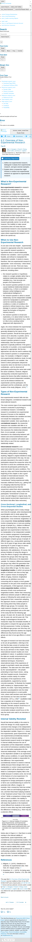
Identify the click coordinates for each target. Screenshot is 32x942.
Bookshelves (19, 136)
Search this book (4, 31)
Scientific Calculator (8, 93)
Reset (2, 48)
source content (23, 888)
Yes (4, 912)
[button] (6, 105)
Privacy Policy (4, 932)
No (10, 912)
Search (3, 940)
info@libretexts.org (7, 935)
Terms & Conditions (14, 932)
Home (9, 136)
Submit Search (5, 36)
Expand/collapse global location (30, 136)
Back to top (4, 897)
